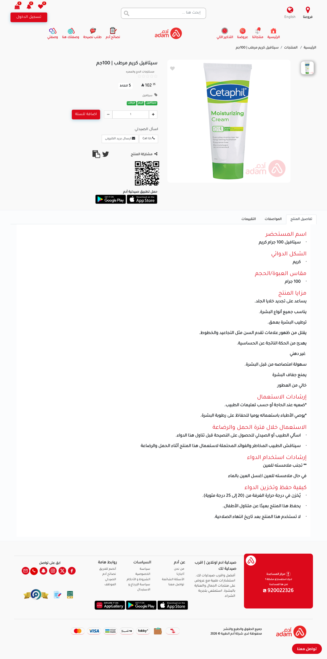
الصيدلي (110, 579)
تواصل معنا (307, 648)
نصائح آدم (109, 574)
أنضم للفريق (107, 569)
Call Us (147, 139)
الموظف (110, 585)
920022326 (280, 591)
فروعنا (308, 17)
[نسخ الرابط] (96, 156)
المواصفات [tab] (273, 219)
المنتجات (291, 48)
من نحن (179, 569)
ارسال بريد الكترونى (118, 139)
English (290, 17)
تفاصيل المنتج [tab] (301, 219)
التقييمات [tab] (248, 219)
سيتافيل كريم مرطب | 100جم (257, 48)
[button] (31, 7)
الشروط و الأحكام (138, 579)
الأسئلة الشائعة (173, 579)
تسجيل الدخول (28, 17)
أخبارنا (180, 574)
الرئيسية (310, 48)
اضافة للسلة (86, 115)
